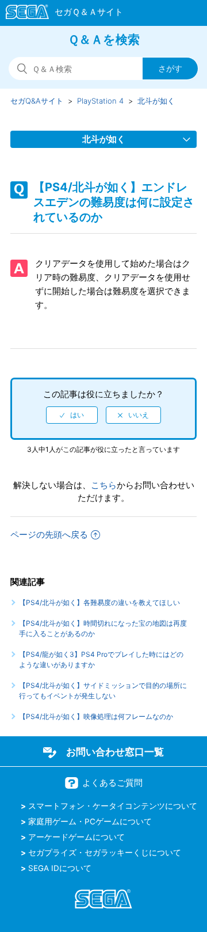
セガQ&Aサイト (36, 100)
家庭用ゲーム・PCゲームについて (90, 821)
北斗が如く (156, 100)
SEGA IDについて (59, 868)
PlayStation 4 (100, 100)
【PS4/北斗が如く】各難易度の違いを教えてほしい (99, 602)
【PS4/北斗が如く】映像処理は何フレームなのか (96, 716)
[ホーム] (59, 14)
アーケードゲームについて (76, 837)
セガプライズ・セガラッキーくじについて (104, 852)
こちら (104, 485)
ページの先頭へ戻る (49, 534)
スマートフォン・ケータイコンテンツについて (112, 806)
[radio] (72, 415)
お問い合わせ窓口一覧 (115, 752)
